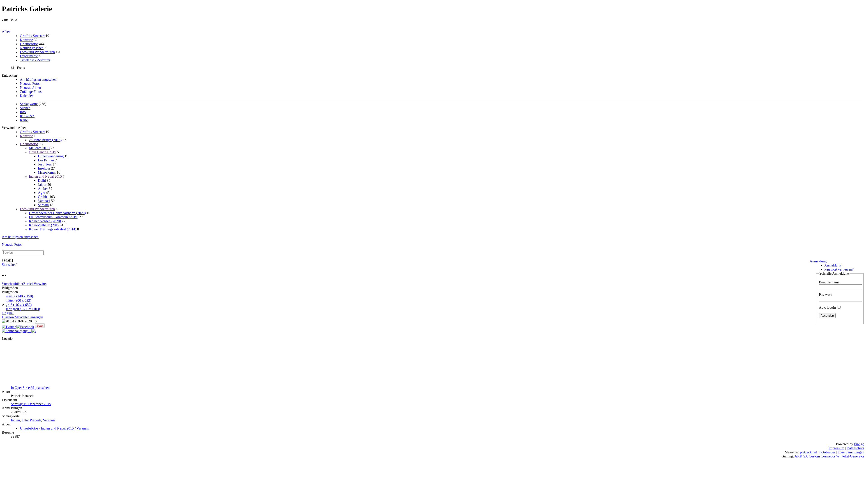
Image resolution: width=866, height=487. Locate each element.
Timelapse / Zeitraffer (35, 60)
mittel (18, 300)
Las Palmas (46, 160)
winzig (19, 296)
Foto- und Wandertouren (37, 52)
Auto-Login (828, 307)
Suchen (25, 108)
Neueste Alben (30, 88)
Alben (6, 32)
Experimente (29, 56)
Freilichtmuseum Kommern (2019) (53, 217)
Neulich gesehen (32, 48)
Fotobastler (827, 452)
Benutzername (829, 282)
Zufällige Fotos (30, 92)
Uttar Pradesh (31, 420)
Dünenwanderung (51, 156)
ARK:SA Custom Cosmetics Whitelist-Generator (829, 456)
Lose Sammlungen (851, 452)
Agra (41, 193)
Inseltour (44, 168)
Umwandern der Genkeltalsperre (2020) (57, 213)
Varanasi (44, 201)
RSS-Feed (27, 116)
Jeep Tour (45, 164)
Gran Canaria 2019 (42, 152)
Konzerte (26, 40)
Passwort (825, 294)
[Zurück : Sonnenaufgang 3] (16, 331)
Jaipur (42, 184)
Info (23, 112)
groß (19, 305)
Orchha (43, 197)
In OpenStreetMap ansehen (30, 388)
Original (8, 313)
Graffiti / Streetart (32, 36)
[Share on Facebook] (25, 327)
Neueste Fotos (30, 83)
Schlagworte (29, 104)
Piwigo (859, 444)
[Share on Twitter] (9, 327)
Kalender (26, 96)
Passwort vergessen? (839, 269)
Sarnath (43, 205)
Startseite (8, 264)
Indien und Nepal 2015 (45, 176)
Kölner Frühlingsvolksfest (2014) (52, 229)
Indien (15, 420)
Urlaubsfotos (29, 44)
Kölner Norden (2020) (45, 221)
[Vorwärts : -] (33, 331)
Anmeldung (818, 261)
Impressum (836, 448)
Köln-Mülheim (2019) (44, 225)
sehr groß (23, 309)
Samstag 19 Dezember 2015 (31, 404)
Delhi (42, 180)
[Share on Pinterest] (40, 327)
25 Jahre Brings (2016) (45, 140)
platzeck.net (808, 452)
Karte (24, 120)
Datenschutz (855, 448)
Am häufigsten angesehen (38, 79)
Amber (43, 189)
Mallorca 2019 (39, 148)
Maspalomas (47, 172)
